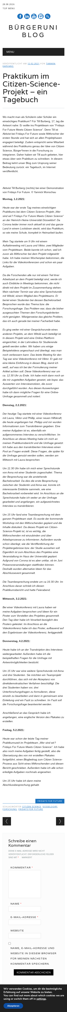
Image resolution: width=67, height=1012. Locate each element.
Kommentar (21, 867)
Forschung (10, 809)
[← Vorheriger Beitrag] (7, 821)
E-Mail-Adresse (24, 917)
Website (17, 930)
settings (41, 999)
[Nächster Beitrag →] (60, 821)
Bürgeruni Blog (33, 31)
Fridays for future (50, 801)
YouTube (34, 16)
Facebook (20, 16)
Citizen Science (31, 806)
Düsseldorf (50, 806)
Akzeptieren (13, 1005)
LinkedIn (27, 16)
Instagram (41, 16)
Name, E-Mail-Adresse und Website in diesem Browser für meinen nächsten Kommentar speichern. (33, 955)
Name (16, 903)
